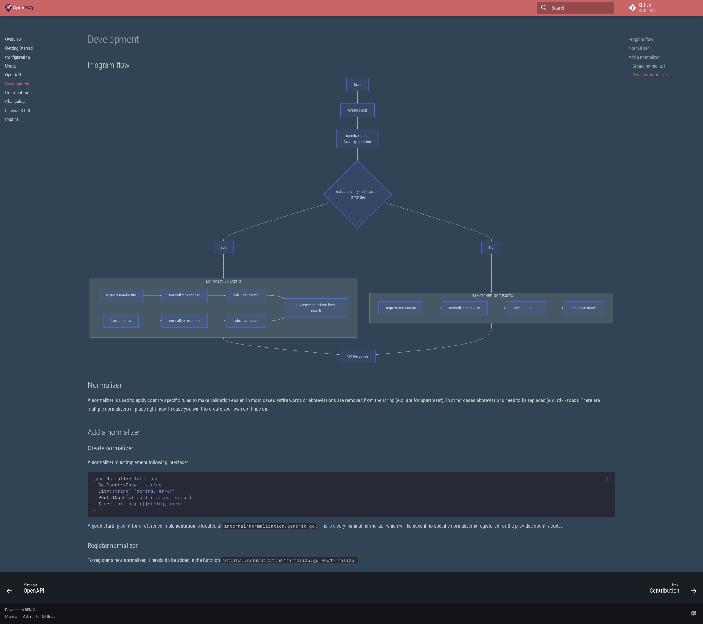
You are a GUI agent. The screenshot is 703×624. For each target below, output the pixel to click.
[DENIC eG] (693, 613)
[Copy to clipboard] (609, 479)
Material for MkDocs (38, 616)
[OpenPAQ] (19, 8)
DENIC (30, 610)
